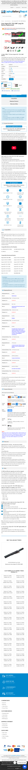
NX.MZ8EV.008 (17, 273)
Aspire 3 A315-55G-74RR (19, 259)
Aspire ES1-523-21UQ (5, 268)
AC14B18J (16, 251)
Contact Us (18, 7)
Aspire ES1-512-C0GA (18, 264)
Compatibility (14, 98)
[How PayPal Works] (19, 750)
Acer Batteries (8, 21)
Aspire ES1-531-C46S (18, 268)
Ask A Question (6, 90)
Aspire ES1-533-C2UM (6, 270)
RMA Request (5, 718)
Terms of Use (4, 706)
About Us (4, 702)
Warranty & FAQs (14, 103)
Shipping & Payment (14, 101)
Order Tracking (5, 736)
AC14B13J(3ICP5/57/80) (19, 249)
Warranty (4, 704)
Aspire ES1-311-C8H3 (5, 264)
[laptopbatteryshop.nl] (14, 12)
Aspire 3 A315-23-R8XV (6, 259)
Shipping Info (4, 723)
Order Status (4, 715)
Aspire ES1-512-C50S (5, 266)
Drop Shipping (5, 727)
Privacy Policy (5, 708)
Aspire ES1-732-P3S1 (18, 270)
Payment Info (5, 725)
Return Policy (4, 716)
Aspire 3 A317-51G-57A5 (6, 262)
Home (2, 21)
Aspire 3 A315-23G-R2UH (19, 257)
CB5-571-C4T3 (4, 273)
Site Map (4, 737)
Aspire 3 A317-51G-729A (19, 262)
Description (14, 95)
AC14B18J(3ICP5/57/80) (6, 249)
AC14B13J (3, 251)
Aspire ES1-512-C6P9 (18, 266)
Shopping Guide (5, 713)
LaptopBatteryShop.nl (16, 755)
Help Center (24, 7)
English (11, 7)
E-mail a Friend (16, 90)
